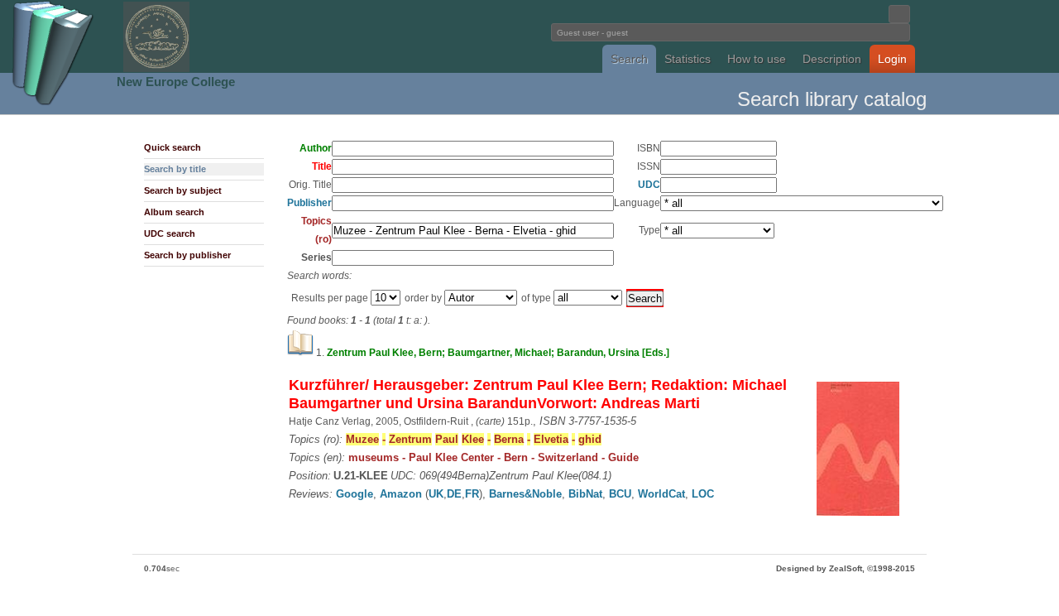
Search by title (175, 169)
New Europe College (176, 82)
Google (354, 494)
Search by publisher (187, 255)
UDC (649, 184)
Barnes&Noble (525, 494)
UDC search (169, 233)
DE (454, 494)
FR (472, 494)
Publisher (309, 203)
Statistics (687, 58)
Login (892, 58)
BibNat (585, 494)
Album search (174, 212)
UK (436, 494)
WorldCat (661, 494)
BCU (620, 494)
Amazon (401, 494)
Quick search (172, 147)
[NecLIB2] (156, 69)
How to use (756, 58)
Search (629, 58)
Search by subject (183, 190)
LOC (703, 494)
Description (832, 58)
